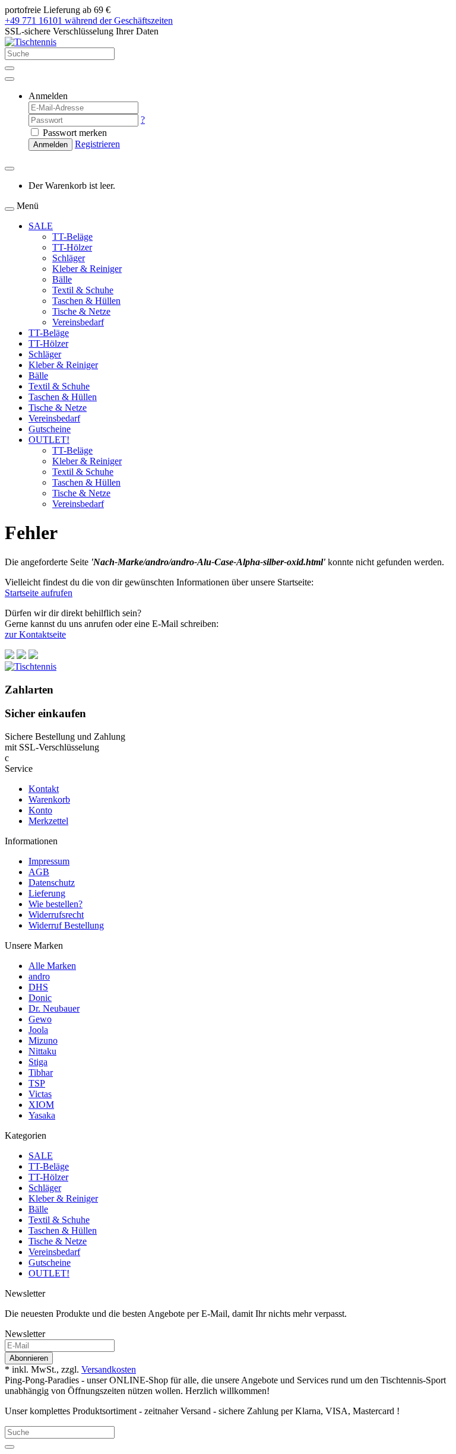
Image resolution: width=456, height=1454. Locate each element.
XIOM (41, 1105)
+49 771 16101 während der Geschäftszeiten (89, 20)
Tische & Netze (81, 311)
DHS (38, 987)
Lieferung (46, 893)
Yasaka (41, 1115)
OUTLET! (48, 440)
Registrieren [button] (97, 144)
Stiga (38, 1062)
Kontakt (43, 789)
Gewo (40, 1019)
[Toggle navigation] (9, 209)
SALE (40, 226)
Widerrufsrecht (56, 915)
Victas (40, 1094)
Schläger (68, 258)
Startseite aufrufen (38, 593)
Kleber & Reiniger (87, 269)
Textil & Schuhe (82, 290)
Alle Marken (52, 966)
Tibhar (40, 1072)
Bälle (62, 279)
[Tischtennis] (30, 42)
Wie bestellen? (55, 904)
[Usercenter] (9, 79)
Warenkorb (49, 799)
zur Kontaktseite (35, 634)
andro (39, 976)
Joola (38, 1030)
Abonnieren (29, 1358)
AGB (38, 872)
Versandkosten (108, 1369)
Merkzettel (48, 821)
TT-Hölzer (72, 247)
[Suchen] (9, 68)
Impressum (48, 861)
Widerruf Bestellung (66, 925)
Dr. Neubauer (54, 1008)
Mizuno (43, 1040)
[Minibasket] (9, 168)
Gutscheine (49, 429)
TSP (36, 1083)
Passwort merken (73, 133)
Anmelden (50, 144)
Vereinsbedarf (78, 322)
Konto (40, 810)
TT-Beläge (72, 237)
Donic (40, 998)
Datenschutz (51, 883)
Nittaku (42, 1051)
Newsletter (25, 1334)
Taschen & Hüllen (86, 301)
